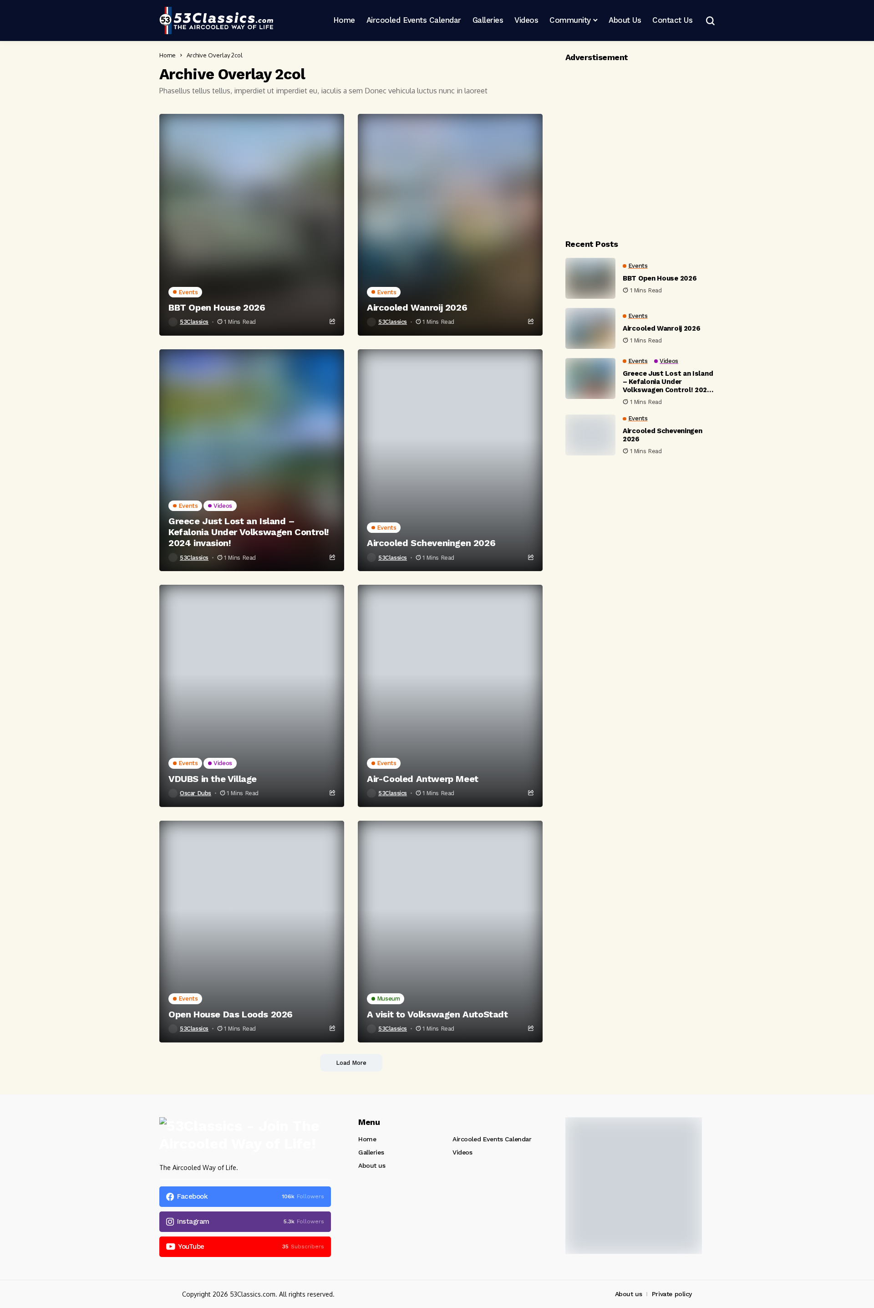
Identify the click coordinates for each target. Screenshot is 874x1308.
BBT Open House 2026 (216, 307)
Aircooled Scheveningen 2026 (431, 542)
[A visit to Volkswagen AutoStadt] (450, 931)
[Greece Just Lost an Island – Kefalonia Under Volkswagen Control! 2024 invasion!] (251, 460)
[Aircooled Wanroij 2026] (450, 225)
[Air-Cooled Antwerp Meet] (450, 696)
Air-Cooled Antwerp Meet (422, 778)
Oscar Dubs (195, 793)
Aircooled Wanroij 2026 (417, 307)
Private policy (672, 1294)
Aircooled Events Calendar (492, 1139)
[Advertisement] (640, 147)
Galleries (371, 1152)
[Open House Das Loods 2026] (251, 931)
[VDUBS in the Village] (251, 696)
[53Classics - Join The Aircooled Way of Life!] (216, 20)
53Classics (194, 321)
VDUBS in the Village (212, 778)
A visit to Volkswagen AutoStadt (437, 1014)
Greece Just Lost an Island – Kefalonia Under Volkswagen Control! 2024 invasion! (248, 532)
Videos (462, 1152)
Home (167, 55)
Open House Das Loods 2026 (230, 1014)
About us (372, 1165)
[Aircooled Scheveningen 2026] (450, 460)
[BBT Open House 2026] (251, 225)
